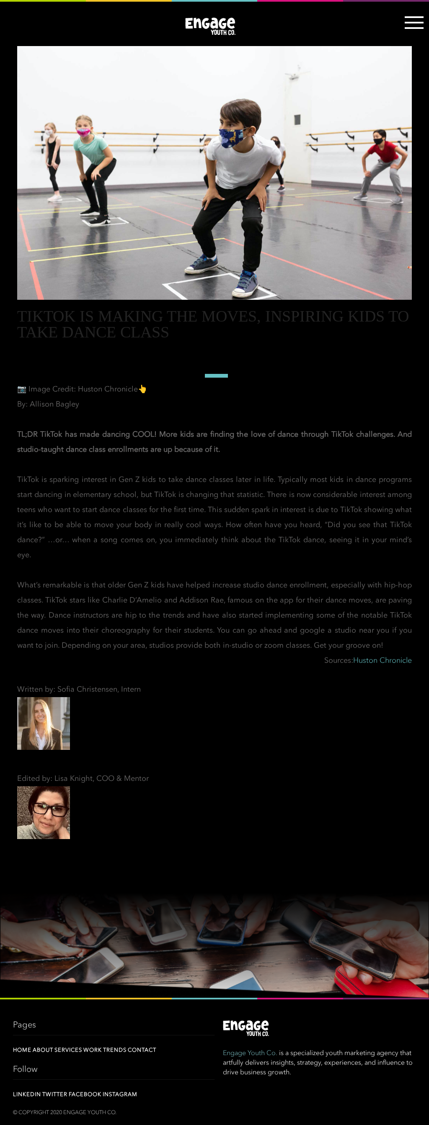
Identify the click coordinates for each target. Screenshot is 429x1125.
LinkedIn (27, 1094)
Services (68, 1050)
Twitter (54, 1094)
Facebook (85, 1094)
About (43, 1050)
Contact (142, 1050)
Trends (115, 1050)
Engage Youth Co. (250, 1053)
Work (92, 1050)
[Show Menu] (412, 28)
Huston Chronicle (382, 660)
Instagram (120, 1094)
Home (22, 1050)
